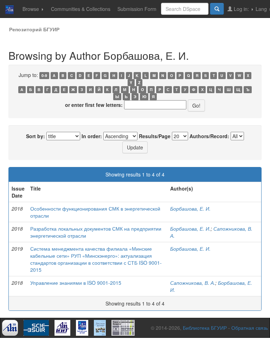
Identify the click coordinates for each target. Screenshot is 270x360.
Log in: (241, 8)
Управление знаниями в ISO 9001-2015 (75, 282)
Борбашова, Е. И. (190, 208)
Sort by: (35, 136)
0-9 (44, 75)
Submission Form (136, 8)
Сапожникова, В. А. (192, 282)
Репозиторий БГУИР (34, 29)
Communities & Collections (80, 8)
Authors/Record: (209, 136)
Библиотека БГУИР (205, 327)
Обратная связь (249, 327)
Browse (31, 8)
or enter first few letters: (94, 104)
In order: (92, 136)
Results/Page (155, 136)
